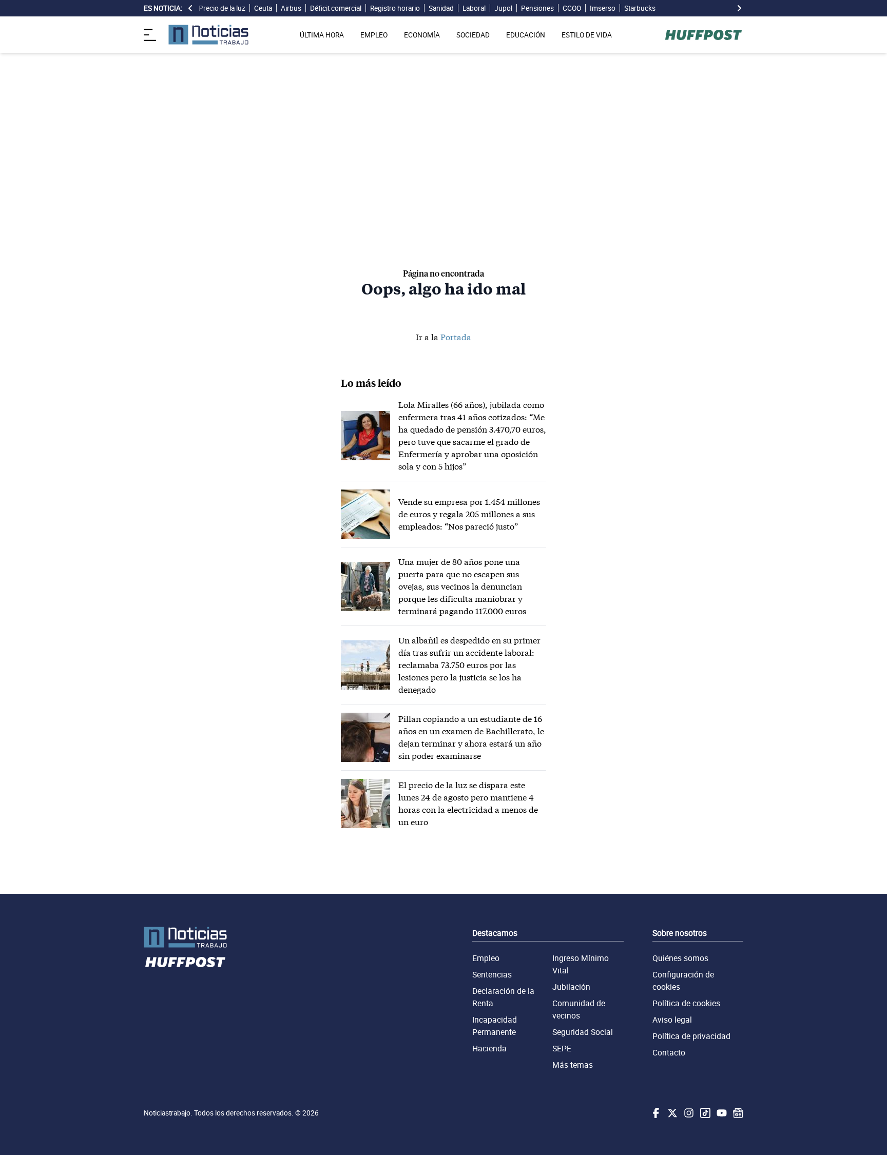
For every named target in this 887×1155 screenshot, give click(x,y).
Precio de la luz (222, 8)
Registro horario (395, 8)
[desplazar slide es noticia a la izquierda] (190, 8)
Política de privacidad (691, 1036)
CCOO (572, 8)
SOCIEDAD (473, 35)
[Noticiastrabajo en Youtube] (721, 1113)
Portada (455, 336)
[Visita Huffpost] (703, 35)
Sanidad (441, 8)
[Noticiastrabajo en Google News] (737, 1113)
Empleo (485, 958)
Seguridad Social (582, 1031)
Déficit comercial (335, 8)
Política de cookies (686, 1003)
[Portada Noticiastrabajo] (185, 937)
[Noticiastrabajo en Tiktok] (704, 1113)
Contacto (668, 1052)
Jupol (503, 8)
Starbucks (639, 8)
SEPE (561, 1048)
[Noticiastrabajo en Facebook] (655, 1113)
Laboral (474, 8)
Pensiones (537, 8)
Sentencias (492, 974)
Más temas (572, 1064)
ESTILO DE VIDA (587, 35)
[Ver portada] (208, 35)
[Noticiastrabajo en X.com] (671, 1113)
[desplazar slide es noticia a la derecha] (739, 8)
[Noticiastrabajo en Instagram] (688, 1113)
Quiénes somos (680, 958)
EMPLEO (374, 35)
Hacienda (489, 1048)
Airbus (291, 8)
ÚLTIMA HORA (322, 35)
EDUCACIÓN (525, 35)
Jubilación (571, 986)
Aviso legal (672, 1019)
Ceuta (263, 8)
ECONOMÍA (422, 35)
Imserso (602, 8)
